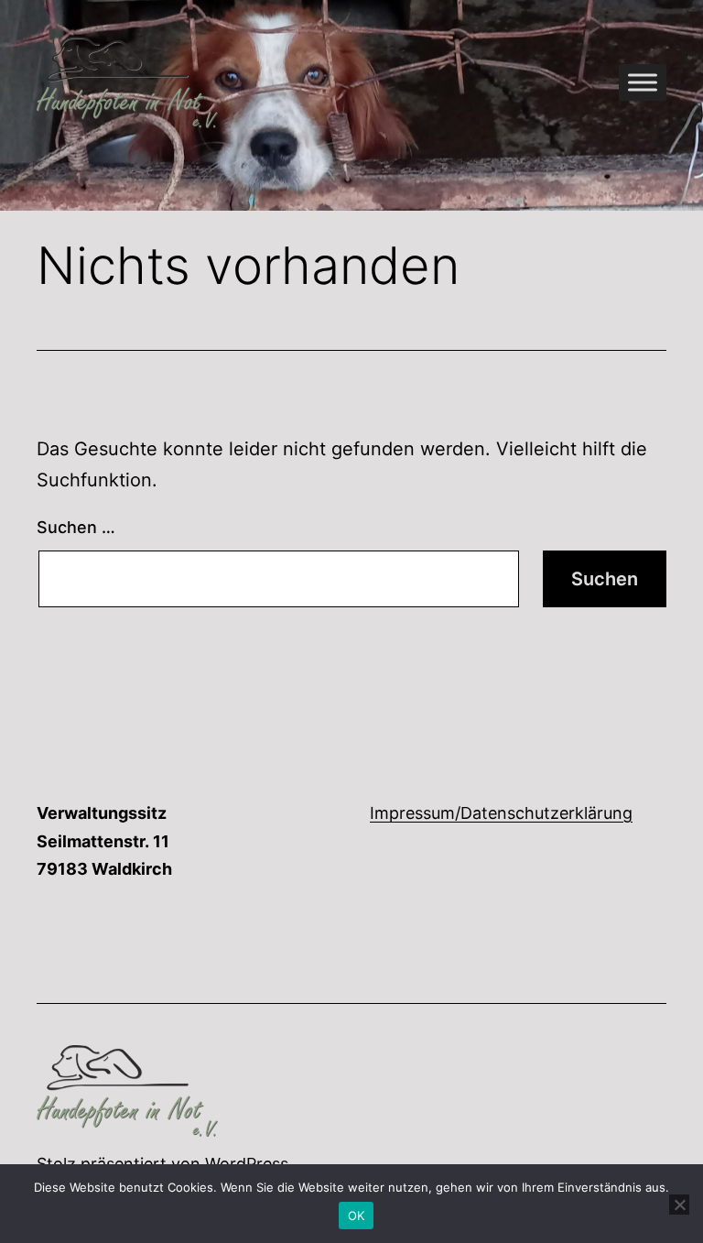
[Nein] (679, 1204)
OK (356, 1215)
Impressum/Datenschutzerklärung (501, 813)
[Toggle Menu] (642, 82)
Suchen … (76, 527)
